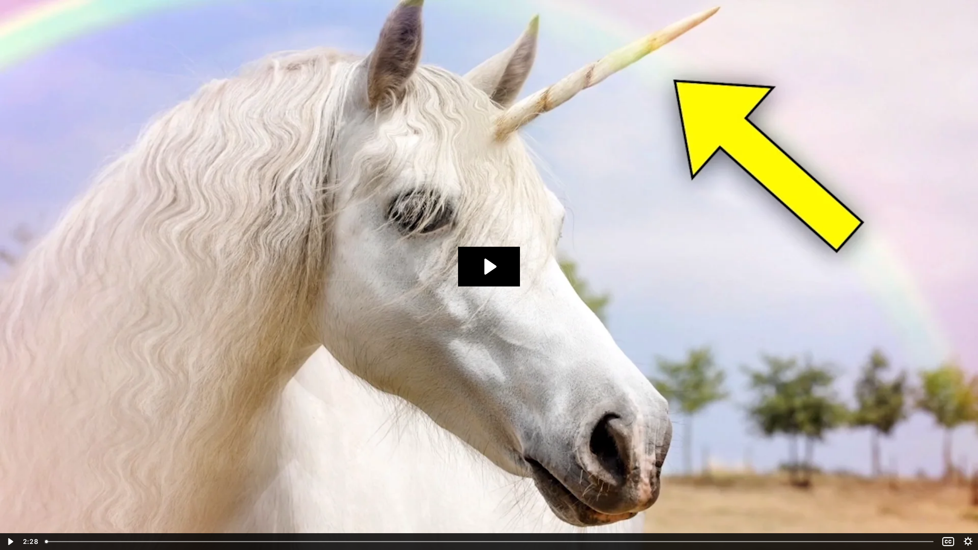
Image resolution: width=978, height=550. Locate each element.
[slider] (489, 541)
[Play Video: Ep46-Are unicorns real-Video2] (489, 266)
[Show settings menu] (968, 541)
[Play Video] (10, 541)
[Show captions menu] (948, 541)
